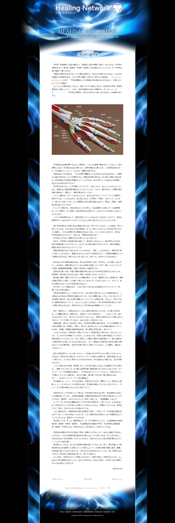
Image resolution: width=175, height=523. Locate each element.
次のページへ (117, 479)
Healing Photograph (88, 37)
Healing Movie (110, 37)
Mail (117, 37)
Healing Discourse (76, 37)
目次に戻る (88, 479)
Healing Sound (100, 37)
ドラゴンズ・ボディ (90, 488)
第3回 (64, 80)
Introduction (65, 37)
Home (59, 37)
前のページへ (58, 479)
